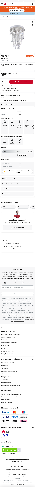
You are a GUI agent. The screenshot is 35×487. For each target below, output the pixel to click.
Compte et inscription (8, 354)
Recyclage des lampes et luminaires (18, 474)
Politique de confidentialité (26, 317)
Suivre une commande (8, 337)
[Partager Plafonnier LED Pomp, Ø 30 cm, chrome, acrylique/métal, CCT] (32, 25)
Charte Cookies (6, 400)
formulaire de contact (21, 315)
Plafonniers (6, 17)
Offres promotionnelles (8, 374)
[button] (32, 22)
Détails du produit (8, 179)
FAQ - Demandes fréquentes (10, 334)
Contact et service (9, 328)
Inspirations (5, 385)
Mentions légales (6, 402)
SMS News (4, 368)
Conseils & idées (15, 385)
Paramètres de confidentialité (13, 469)
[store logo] (9, 4)
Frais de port (5, 345)
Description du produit (10, 184)
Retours (3, 348)
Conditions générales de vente (11, 394)
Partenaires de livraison (11, 427)
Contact (4, 340)
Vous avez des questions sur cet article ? (19, 171)
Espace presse (6, 382)
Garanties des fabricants (9, 343)
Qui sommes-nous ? (7, 363)
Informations (6, 390)
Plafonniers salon (23, 207)
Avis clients (6, 189)
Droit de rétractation (8, 331)
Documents (6, 194)
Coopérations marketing (9, 371)
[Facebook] (12, 466)
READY (16, 10)
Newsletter (4, 366)
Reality (19, 111)
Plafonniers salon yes (9, 207)
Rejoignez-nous (6, 377)
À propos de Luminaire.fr (11, 359)
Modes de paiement (7, 351)
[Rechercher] (30, 4)
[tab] (17, 341)
